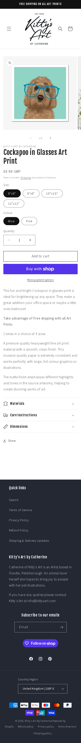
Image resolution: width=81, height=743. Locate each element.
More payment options (40, 279)
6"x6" (12, 193)
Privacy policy (46, 726)
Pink (29, 221)
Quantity (9, 231)
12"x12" (14, 204)
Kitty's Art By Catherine (38, 721)
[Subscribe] (61, 627)
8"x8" (31, 193)
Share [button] (12, 441)
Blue (11, 221)
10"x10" (52, 193)
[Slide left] (31, 138)
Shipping (25, 177)
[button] (9, 29)
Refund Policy (18, 530)
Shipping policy (43, 733)
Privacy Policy (19, 520)
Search (14, 500)
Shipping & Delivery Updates (29, 541)
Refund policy (26, 726)
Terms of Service (20, 510)
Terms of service (67, 726)
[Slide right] (50, 138)
